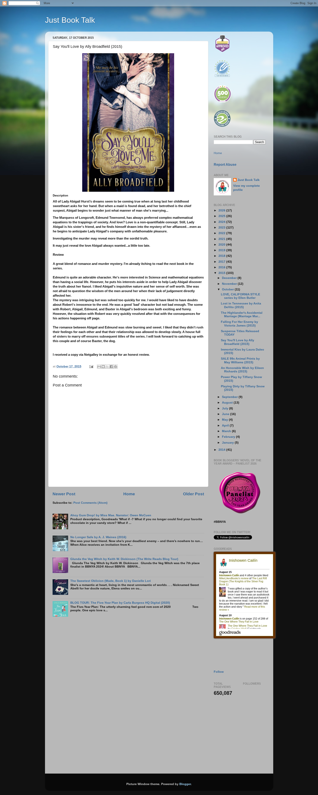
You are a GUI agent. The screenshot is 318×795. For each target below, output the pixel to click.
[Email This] (99, 366)
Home (129, 494)
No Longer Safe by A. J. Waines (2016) (98, 537)
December (230, 278)
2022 (222, 233)
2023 (222, 227)
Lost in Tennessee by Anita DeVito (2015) (241, 305)
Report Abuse (225, 164)
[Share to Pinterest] (115, 366)
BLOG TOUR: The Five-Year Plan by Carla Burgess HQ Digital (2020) (120, 602)
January (228, 442)
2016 (222, 267)
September (230, 397)
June (226, 414)
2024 (222, 222)
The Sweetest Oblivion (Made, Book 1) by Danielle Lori (110, 581)
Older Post (193, 494)
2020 (222, 244)
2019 (222, 250)
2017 (222, 261)
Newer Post (64, 494)
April (226, 425)
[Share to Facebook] (111, 366)
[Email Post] (91, 366)
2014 (222, 449)
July (225, 408)
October (228, 289)
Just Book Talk (70, 20)
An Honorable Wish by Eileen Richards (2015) (242, 369)
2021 (222, 239)
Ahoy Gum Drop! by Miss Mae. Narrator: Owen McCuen (110, 515)
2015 (222, 273)
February (229, 436)
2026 (222, 210)
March (227, 431)
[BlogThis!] (103, 366)
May (225, 419)
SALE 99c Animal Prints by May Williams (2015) (240, 360)
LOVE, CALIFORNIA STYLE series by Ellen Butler (240, 296)
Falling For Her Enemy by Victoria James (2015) (239, 323)
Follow (219, 671)
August (228, 402)
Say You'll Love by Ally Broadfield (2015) (237, 342)
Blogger (185, 784)
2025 (222, 216)
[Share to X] (107, 366)
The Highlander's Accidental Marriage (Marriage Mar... (241, 314)
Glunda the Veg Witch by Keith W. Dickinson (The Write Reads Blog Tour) (124, 559)
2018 (222, 255)
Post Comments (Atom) (90, 502)
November (230, 283)
